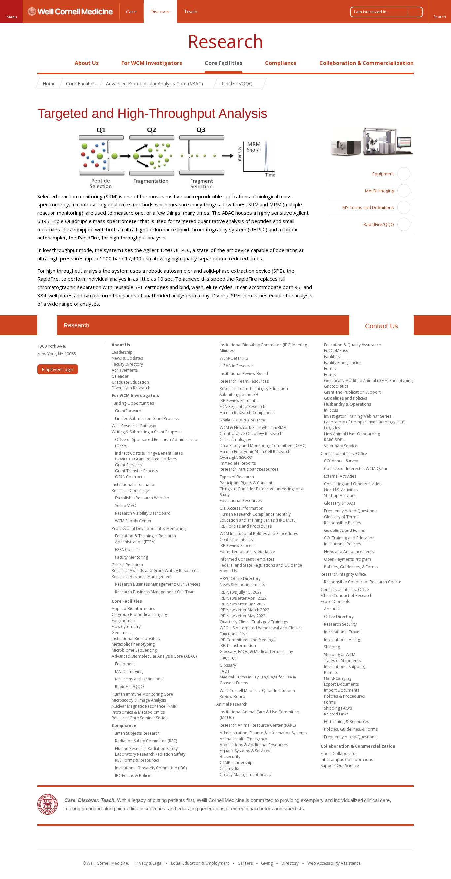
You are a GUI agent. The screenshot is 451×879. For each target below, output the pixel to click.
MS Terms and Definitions (368, 207)
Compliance (280, 63)
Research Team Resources (244, 381)
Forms (330, 368)
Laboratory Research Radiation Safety (150, 754)
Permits (331, 672)
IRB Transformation (238, 645)
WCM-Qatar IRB (234, 358)
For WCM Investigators (151, 63)
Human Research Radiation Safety (146, 748)
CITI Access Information (241, 508)
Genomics (121, 632)
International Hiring (342, 639)
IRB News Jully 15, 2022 (241, 592)
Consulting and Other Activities (352, 484)
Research (225, 41)
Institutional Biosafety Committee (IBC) (151, 768)
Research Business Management (142, 576)
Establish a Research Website (142, 498)
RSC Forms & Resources (137, 760)
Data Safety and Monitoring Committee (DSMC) (263, 445)
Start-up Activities (340, 495)
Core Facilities (223, 63)
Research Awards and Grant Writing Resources (155, 570)
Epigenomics (123, 620)
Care (131, 11)
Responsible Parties (342, 523)
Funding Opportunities (133, 403)
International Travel (342, 632)
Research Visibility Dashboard (143, 513)
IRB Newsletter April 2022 (243, 598)
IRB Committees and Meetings (247, 639)
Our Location (47, 325)
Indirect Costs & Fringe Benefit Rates (149, 453)
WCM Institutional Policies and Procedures (259, 533)
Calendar (120, 376)
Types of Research (237, 477)
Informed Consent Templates (247, 559)
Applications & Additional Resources (254, 745)
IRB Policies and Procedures (246, 526)
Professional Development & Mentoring (149, 528)
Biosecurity (230, 756)
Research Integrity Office (343, 574)
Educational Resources (241, 500)
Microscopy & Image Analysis (139, 700)
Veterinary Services (341, 446)
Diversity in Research (131, 388)
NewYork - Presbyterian (280, 839)
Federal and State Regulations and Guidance (261, 565)
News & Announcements (242, 584)
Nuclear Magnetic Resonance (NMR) (144, 706)
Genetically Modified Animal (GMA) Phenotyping (368, 380)
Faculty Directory (127, 364)
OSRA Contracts (129, 477)
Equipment (383, 174)
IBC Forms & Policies (134, 775)
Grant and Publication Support (352, 392)
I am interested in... (371, 12)
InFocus (331, 410)
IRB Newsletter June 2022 (243, 604)
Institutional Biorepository (136, 638)
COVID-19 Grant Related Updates (146, 459)
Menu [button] (12, 17)
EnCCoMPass (336, 350)
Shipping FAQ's (338, 708)
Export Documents (341, 684)
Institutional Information (134, 484)
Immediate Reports (238, 463)
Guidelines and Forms (344, 530)
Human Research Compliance (247, 412)
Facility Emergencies (342, 362)
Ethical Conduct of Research (346, 595)
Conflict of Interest (237, 539)
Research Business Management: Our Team (155, 592)
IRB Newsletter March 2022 (244, 610)
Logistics (332, 428)
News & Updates (127, 358)
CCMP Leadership (236, 762)
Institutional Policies (342, 544)
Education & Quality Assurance (352, 345)
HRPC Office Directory (240, 578)
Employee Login (57, 369)
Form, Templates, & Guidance (247, 551)
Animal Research (231, 704)
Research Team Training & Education (254, 388)
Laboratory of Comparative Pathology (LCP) (364, 422)
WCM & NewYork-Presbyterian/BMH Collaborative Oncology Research (253, 430)
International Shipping (344, 666)
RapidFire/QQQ (379, 224)
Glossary (228, 665)
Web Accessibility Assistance (334, 863)
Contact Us (381, 326)
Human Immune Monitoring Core (142, 694)
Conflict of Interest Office (344, 453)
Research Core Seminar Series (139, 718)
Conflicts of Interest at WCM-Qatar (356, 468)
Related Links (336, 714)
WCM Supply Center (133, 521)
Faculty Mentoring (131, 557)
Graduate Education (130, 382)
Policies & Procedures (344, 696)
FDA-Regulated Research (242, 406)
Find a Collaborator (339, 753)
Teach (190, 11)
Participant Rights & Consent (246, 483)
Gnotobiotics (336, 386)
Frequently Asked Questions (350, 511)
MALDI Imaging (379, 191)
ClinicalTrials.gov (235, 439)
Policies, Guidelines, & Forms (351, 566)
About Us (87, 63)
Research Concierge (130, 490)
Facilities (332, 356)
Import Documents (341, 690)
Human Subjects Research (136, 733)
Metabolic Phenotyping (133, 644)
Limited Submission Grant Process (147, 418)
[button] (439, 11)
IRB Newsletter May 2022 (242, 616)
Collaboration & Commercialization (366, 63)
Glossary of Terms (341, 517)
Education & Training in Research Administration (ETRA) (145, 539)
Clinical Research (127, 565)
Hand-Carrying (337, 678)
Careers (245, 863)
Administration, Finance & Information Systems (263, 733)
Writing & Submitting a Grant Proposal (147, 432)
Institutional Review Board (244, 373)
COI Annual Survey (341, 461)
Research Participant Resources (249, 469)
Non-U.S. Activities (341, 490)
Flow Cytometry (126, 626)
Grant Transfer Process (136, 471)
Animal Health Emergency (243, 739)
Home (45, 63)
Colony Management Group (245, 774)
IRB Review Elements (238, 400)
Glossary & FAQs (339, 503)
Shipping (332, 647)
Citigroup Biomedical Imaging (139, 614)
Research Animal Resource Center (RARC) (258, 725)
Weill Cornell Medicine (177, 839)
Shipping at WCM (339, 654)
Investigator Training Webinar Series (357, 416)
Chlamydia (229, 768)
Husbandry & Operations (347, 404)
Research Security (340, 624)
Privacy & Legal (148, 863)
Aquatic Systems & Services (245, 750)
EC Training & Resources (346, 721)
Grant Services (128, 465)
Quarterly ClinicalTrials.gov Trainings (254, 622)
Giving (267, 863)
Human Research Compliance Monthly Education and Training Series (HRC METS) (258, 517)
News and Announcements (349, 551)
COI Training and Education (349, 538)
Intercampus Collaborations (347, 759)
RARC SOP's (334, 440)
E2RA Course (127, 549)
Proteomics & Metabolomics (138, 712)
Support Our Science (340, 765)
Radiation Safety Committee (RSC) (146, 741)
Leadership (122, 352)
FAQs (224, 671)
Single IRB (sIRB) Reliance (242, 420)
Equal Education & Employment (200, 863)
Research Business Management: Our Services (157, 584)
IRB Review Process (237, 545)
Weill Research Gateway (134, 426)
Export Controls (335, 601)
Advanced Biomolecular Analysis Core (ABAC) (154, 656)
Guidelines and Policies (345, 398)
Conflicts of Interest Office (345, 589)
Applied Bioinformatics (133, 608)
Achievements (125, 370)
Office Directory (339, 616)
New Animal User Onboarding (352, 434)
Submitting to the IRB (239, 394)
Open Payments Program (347, 559)
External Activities (340, 476)
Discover (160, 11)
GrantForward (128, 411)
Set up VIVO (125, 505)
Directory (290, 863)
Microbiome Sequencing (134, 650)
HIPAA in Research (237, 366)
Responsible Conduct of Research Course (362, 582)
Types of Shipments (342, 660)
